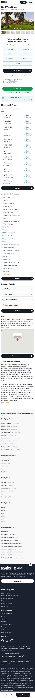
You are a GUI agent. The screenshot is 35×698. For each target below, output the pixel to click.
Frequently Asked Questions (10, 595)
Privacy (3, 627)
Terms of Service (6, 624)
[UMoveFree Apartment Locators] (6, 568)
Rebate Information (7, 598)
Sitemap (3, 629)
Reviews (3, 621)
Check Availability (27, 116)
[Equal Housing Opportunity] (17, 568)
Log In (30, 2)
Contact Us (9, 695)
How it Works (5, 593)
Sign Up (23, 2)
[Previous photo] (3, 20)
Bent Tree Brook (9, 7)
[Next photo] (31, 20)
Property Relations (7, 603)
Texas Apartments (7, 614)
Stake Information (27, 663)
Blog (2, 601)
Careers (3, 619)
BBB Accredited (6, 632)
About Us (4, 616)
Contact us (17, 581)
